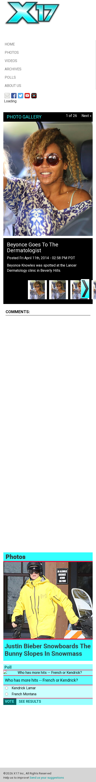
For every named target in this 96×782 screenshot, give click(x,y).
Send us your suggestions (47, 777)
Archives (13, 69)
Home (10, 44)
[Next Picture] (85, 288)
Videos (11, 61)
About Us (13, 86)
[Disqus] (48, 375)
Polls (10, 77)
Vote (9, 701)
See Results (30, 701)
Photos (12, 52)
